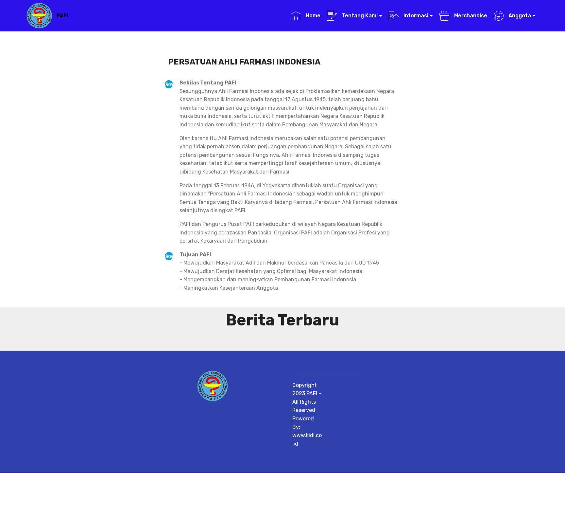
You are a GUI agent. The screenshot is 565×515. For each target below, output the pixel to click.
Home (312, 15)
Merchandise (470, 15)
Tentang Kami (359, 15)
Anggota (519, 15)
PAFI (62, 15)
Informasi (415, 15)
